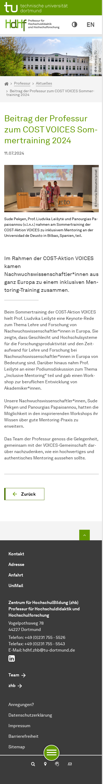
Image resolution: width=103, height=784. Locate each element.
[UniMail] (69, 764)
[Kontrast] (74, 25)
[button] (24, 494)
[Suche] (33, 764)
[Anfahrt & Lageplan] (45, 764)
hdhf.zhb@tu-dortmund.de (49, 650)
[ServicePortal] (57, 764)
